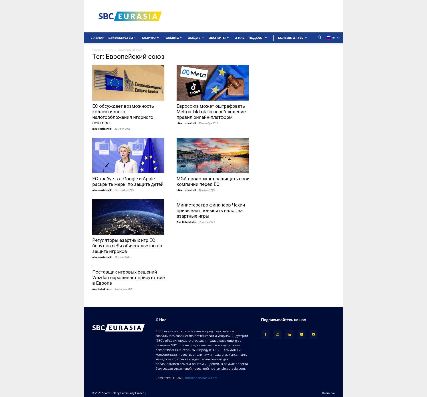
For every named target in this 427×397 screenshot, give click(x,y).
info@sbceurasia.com (201, 378)
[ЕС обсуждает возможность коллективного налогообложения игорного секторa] (129, 83)
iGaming (172, 38)
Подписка (328, 393)
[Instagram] (277, 334)
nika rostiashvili (101, 128)
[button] (319, 38)
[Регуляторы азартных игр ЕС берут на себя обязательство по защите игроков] (129, 217)
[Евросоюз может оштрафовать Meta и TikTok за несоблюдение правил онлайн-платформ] (213, 83)
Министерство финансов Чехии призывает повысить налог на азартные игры (211, 210)
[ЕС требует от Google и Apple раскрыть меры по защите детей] (129, 155)
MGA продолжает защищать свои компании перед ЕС (213, 181)
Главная (96, 38)
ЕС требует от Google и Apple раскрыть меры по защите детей (127, 181)
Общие (194, 38)
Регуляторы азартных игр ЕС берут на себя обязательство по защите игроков (127, 246)
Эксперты (217, 38)
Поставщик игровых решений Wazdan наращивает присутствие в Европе (128, 277)
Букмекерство (120, 38)
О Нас (240, 38)
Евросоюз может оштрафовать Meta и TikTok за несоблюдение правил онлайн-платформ (211, 111)
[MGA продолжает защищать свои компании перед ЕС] (213, 155)
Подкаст (256, 38)
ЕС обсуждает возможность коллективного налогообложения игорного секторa (123, 114)
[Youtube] (313, 334)
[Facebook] (265, 334)
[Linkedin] (289, 334)
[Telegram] (301, 334)
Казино (149, 38)
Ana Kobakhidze (186, 222)
